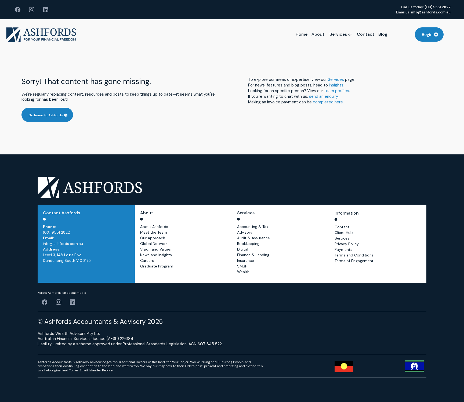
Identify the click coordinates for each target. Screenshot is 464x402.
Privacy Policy (347, 243)
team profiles (336, 90)
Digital (242, 249)
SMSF (242, 266)
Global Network (154, 243)
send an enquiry (323, 96)
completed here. (328, 102)
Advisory (244, 232)
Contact (342, 226)
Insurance (245, 260)
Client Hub (344, 232)
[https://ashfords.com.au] (41, 35)
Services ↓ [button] (341, 34)
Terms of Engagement (354, 260)
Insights (336, 85)
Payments (343, 249)
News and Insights (156, 254)
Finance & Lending (253, 254)
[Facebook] (18, 10)
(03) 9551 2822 (56, 232)
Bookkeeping (248, 243)
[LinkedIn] (46, 10)
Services (336, 79)
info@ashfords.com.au (63, 243)
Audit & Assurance (253, 238)
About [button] (318, 34)
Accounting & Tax (252, 226)
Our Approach (152, 238)
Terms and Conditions (354, 255)
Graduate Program (156, 266)
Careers (147, 260)
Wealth (243, 271)
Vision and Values (155, 249)
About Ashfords (154, 226)
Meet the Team (153, 232)
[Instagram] (32, 10)
